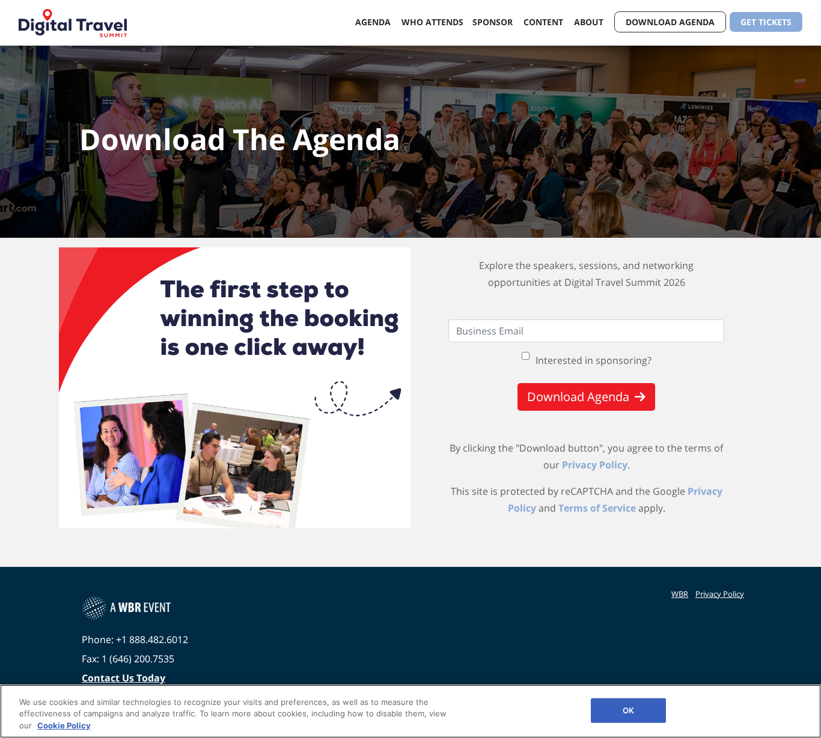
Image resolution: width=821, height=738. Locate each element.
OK (628, 710)
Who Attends (432, 22)
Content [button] (544, 22)
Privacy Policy (594, 464)
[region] (410, 711)
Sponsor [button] (493, 22)
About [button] (590, 22)
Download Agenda (670, 22)
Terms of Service (597, 508)
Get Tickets (766, 22)
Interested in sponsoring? (594, 360)
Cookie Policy (64, 725)
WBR (679, 593)
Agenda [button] (374, 22)
